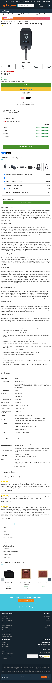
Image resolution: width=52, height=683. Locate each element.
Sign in (40, 6)
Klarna (27, 102)
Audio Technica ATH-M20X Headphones (15, 188)
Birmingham (47, 616)
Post (9, 153)
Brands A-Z (27, 1)
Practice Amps (6, 540)
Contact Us (39, 1)
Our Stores (8, 1)
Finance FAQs (5, 627)
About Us (33, 1)
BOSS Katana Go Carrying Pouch (14, 185)
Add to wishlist (26, 92)
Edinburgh (47, 620)
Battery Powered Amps (8, 545)
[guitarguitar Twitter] (22, 607)
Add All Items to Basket (26, 202)
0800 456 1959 (46, 1)
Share (4, 153)
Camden (48, 618)
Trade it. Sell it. (5, 646)
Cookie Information (6, 629)
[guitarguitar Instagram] (26, 607)
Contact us (4, 616)
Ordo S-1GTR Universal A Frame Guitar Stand (17, 192)
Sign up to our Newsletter (26, 600)
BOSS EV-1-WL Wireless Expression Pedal (16, 178)
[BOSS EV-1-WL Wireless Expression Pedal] (13, 167)
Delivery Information (6, 618)
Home (2, 21)
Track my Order (5, 623)
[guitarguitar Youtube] (32, 607)
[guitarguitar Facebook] (19, 607)
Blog (13, 1)
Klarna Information (6, 634)
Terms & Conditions (6, 632)
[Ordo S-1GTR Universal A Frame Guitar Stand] (46, 167)
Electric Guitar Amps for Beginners (11, 551)
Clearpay (33, 102)
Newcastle (47, 627)
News (3, 649)
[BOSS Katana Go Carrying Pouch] (30, 167)
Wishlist (44, 6)
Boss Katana (6, 548)
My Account (42, 4)
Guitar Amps (13, 21)
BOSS (7, 21)
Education (4, 651)
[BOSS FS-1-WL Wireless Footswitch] (22, 167)
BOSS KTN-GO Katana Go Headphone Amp (19, 174)
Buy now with (26, 89)
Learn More (5, 677)
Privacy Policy (21, 603)
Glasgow (48, 625)
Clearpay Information (7, 636)
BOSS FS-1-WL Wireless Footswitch (14, 181)
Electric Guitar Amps (23, 21)
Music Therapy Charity (7, 653)
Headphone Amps (7, 554)
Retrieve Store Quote (7, 625)
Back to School (6, 542)
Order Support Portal (7, 620)
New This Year (6, 557)
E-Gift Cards (5, 644)
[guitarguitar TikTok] (29, 607)
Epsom (48, 623)
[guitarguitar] (10, 5)
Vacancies (4, 658)
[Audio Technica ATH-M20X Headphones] (38, 167)
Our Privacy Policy (6, 656)
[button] (49, 5)
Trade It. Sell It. (19, 1)
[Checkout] (48, 5)
